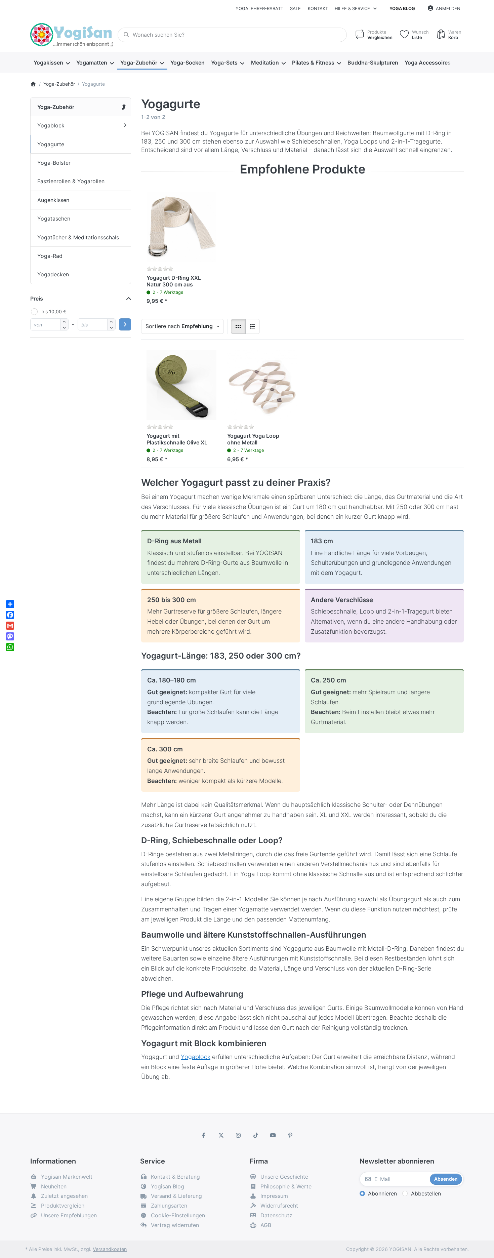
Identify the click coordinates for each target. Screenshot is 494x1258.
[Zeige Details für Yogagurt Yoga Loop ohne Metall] (262, 385)
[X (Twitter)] (221, 1135)
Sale (295, 8)
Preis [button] (36, 298)
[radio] (238, 326)
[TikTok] (255, 1135)
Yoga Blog (402, 8)
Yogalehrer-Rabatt (259, 8)
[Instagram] (238, 1135)
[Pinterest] (290, 1135)
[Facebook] (203, 1135)
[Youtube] (273, 1135)
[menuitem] (51, 62)
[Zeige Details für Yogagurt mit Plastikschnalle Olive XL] (181, 385)
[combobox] (232, 35)
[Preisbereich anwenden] (125, 324)
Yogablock (195, 1056)
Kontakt (318, 8)
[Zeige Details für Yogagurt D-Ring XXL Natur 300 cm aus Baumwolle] (181, 227)
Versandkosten (110, 1249)
